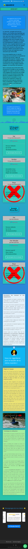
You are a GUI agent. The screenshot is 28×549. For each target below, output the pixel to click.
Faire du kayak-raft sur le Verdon (14, 176)
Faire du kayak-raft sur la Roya (14, 199)
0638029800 (7, 1)
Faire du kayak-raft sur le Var (14, 152)
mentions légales (17, 541)
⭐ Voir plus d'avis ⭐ (14, 526)
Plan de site (8, 541)
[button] (25, 546)
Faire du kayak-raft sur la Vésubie (14, 257)
